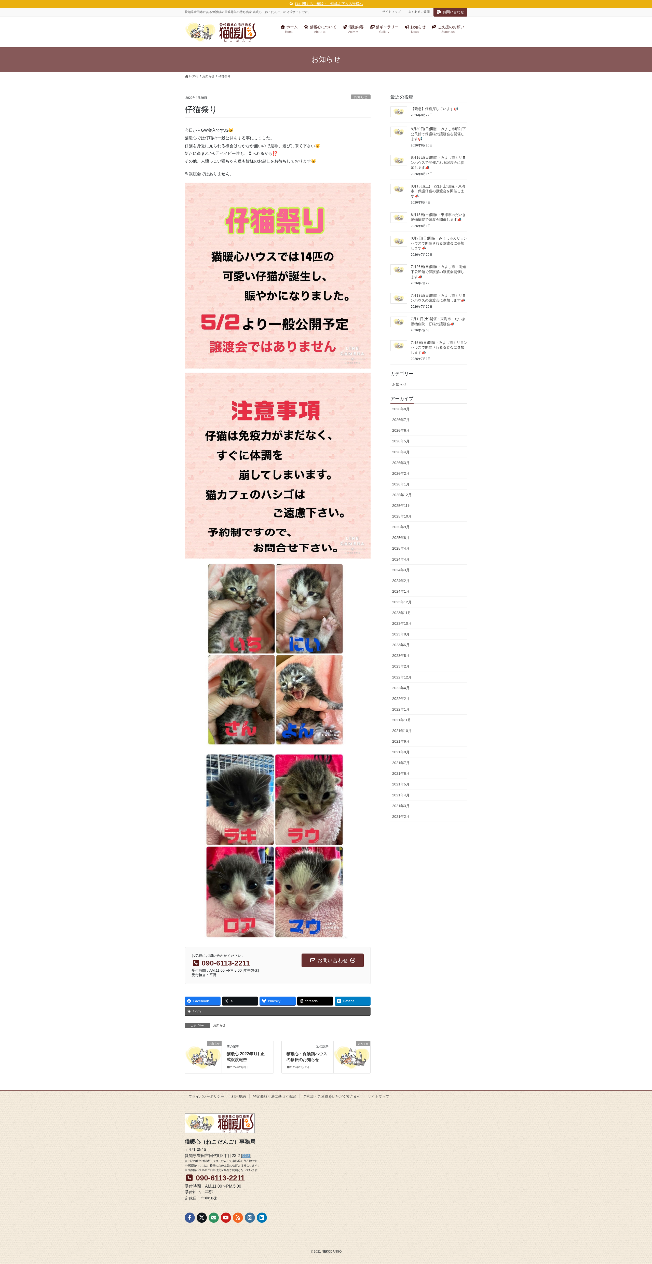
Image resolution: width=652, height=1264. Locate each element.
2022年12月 (402, 677)
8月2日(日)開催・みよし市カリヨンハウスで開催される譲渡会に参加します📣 (439, 243)
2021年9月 (401, 741)
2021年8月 (401, 752)
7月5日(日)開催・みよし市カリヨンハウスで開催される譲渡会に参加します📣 (439, 348)
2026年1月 (401, 484)
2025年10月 (402, 516)
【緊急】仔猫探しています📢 (434, 109)
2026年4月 (401, 452)
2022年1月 (401, 709)
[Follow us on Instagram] (250, 1218)
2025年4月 (401, 548)
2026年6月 (401, 430)
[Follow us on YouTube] (226, 1218)
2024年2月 (401, 581)
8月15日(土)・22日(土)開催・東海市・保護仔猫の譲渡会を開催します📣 (438, 191)
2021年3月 (401, 806)
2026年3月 (401, 463)
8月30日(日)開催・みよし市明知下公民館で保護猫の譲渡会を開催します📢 (438, 134)
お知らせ (360, 97)
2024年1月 (401, 591)
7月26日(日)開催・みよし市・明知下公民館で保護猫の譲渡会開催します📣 (438, 272)
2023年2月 (401, 666)
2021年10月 (402, 731)
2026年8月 (401, 409)
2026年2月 (401, 473)
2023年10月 (402, 623)
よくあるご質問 (419, 11)
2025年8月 (401, 538)
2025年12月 (402, 495)
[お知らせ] (203, 1052)
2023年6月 (401, 645)
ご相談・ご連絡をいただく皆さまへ (331, 1096)
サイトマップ (391, 11)
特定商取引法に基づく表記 (274, 1096)
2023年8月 (401, 634)
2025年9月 (401, 527)
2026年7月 (401, 420)
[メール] (214, 1218)
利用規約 (239, 1096)
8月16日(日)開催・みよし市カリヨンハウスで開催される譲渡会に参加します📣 (438, 162)
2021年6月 (401, 773)
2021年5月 (401, 784)
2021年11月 (401, 720)
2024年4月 (401, 559)
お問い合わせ (453, 12)
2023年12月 (402, 602)
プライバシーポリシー (206, 1096)
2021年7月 (401, 763)
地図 (246, 1155)
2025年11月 (401, 506)
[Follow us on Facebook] (190, 1218)
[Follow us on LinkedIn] (262, 1218)
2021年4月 (401, 795)
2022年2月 (401, 699)
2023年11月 (401, 613)
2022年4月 (401, 688)
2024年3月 (401, 570)
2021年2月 (401, 816)
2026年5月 (401, 441)
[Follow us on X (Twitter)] (202, 1218)
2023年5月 (401, 656)
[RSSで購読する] (238, 1218)
